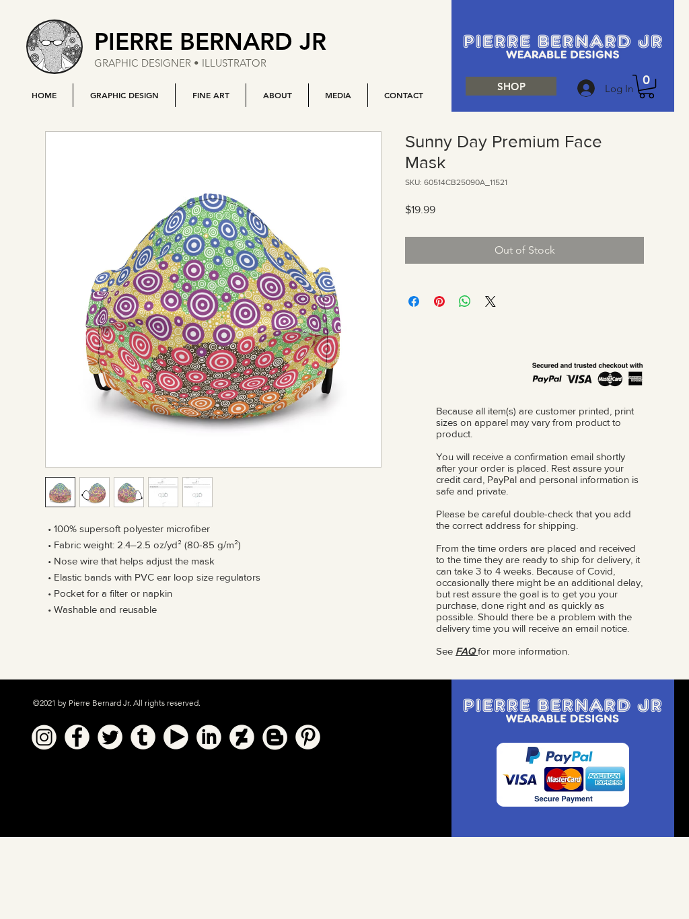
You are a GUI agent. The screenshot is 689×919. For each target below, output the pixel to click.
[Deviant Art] (242, 737)
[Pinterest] (308, 737)
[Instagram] (44, 737)
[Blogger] (275, 737)
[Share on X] (490, 301)
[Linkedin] (209, 737)
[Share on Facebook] (414, 301)
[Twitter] (110, 737)
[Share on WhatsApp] (465, 301)
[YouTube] (176, 737)
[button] (124, 95)
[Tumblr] (143, 737)
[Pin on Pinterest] (439, 301)
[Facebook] (77, 737)
